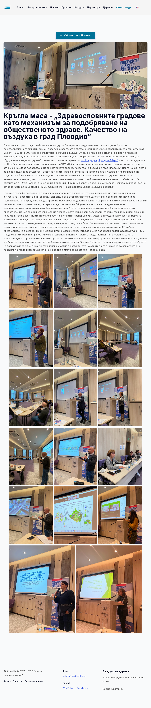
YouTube (68, 688)
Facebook (82, 688)
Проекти (66, 7)
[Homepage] (7, 7)
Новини (54, 7)
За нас (20, 7)
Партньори (93, 7)
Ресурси (79, 7)
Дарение (108, 7)
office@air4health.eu (74, 676)
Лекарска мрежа (37, 7)
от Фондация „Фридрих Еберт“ (99, 160)
